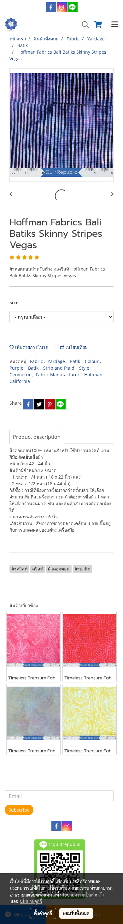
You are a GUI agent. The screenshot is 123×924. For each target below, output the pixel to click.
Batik (75, 361)
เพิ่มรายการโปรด (31, 347)
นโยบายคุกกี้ (31, 901)
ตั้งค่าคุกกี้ (43, 913)
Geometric (20, 375)
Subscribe (19, 810)
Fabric (37, 361)
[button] (83, 24)
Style (85, 368)
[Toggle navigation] (115, 25)
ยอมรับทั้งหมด (76, 913)
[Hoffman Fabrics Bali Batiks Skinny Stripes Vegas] (61, 125)
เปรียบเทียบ (76, 347)
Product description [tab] (37, 436)
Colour (92, 361)
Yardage (57, 361)
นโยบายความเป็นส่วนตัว (82, 894)
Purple (17, 368)
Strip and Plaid (59, 368)
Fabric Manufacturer (58, 375)
